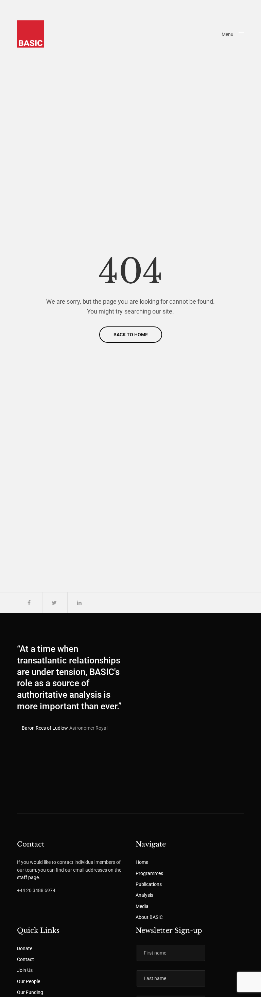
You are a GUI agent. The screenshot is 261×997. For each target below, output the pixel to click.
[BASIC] (30, 34)
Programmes (149, 873)
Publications (149, 884)
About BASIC (149, 917)
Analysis (144, 895)
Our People (28, 981)
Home (142, 862)
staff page (28, 877)
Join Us (25, 970)
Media (142, 906)
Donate (24, 948)
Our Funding (30, 992)
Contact (25, 959)
